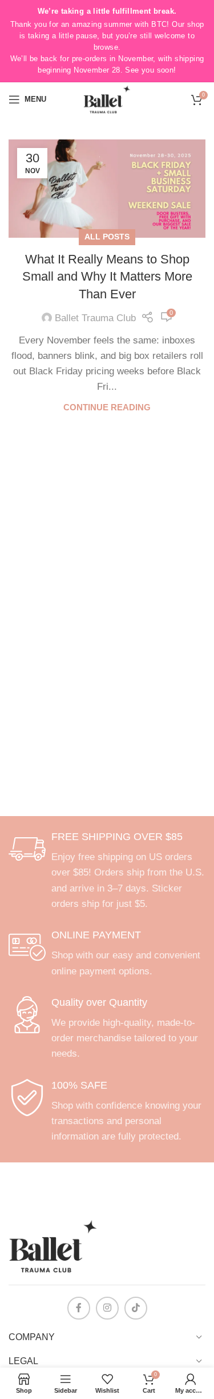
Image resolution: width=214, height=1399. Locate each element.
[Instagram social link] (107, 1308)
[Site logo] (107, 98)
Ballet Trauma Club (95, 318)
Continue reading (107, 407)
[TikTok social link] (135, 1308)
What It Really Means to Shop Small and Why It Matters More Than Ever (107, 277)
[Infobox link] (107, 871)
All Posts (107, 237)
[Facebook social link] (78, 1308)
